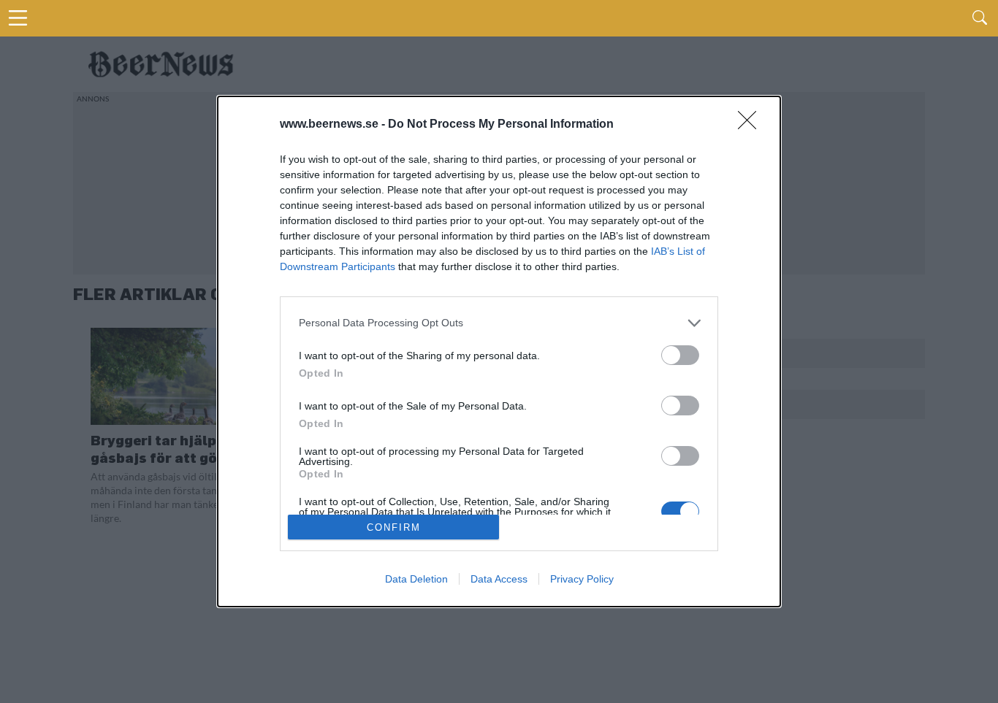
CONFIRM (394, 527)
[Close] (752, 125)
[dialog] (499, 351)
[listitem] (499, 323)
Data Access (499, 579)
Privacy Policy (582, 579)
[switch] (680, 355)
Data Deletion (416, 579)
